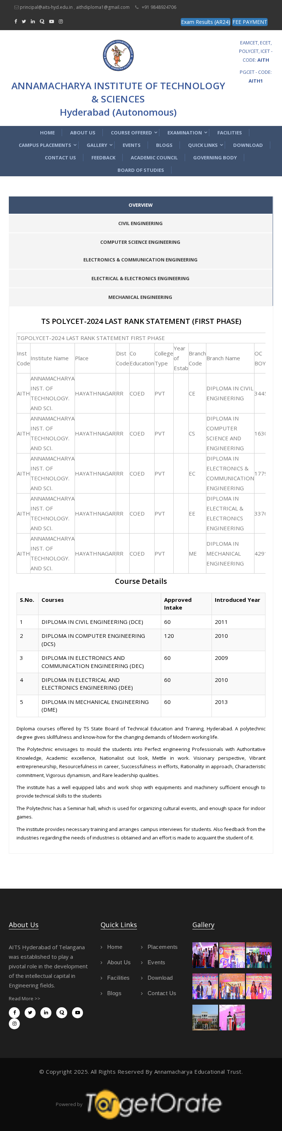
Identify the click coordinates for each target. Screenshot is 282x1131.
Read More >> (24, 998)
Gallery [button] (97, 145)
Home (47, 132)
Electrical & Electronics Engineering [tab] (140, 278)
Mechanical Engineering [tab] (140, 297)
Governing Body (215, 157)
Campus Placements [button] (45, 145)
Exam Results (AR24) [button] (205, 21)
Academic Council (154, 157)
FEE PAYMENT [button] (249, 21)
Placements (163, 947)
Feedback (103, 157)
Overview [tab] (141, 205)
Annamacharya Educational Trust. (198, 1071)
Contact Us (60, 157)
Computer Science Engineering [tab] (140, 242)
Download (248, 145)
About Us (82, 132)
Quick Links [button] (203, 145)
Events (132, 145)
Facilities (229, 132)
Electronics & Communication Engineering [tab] (140, 259)
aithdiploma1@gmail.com (103, 7)
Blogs (164, 145)
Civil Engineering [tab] (140, 223)
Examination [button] (184, 132)
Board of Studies (141, 170)
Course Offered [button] (131, 132)
